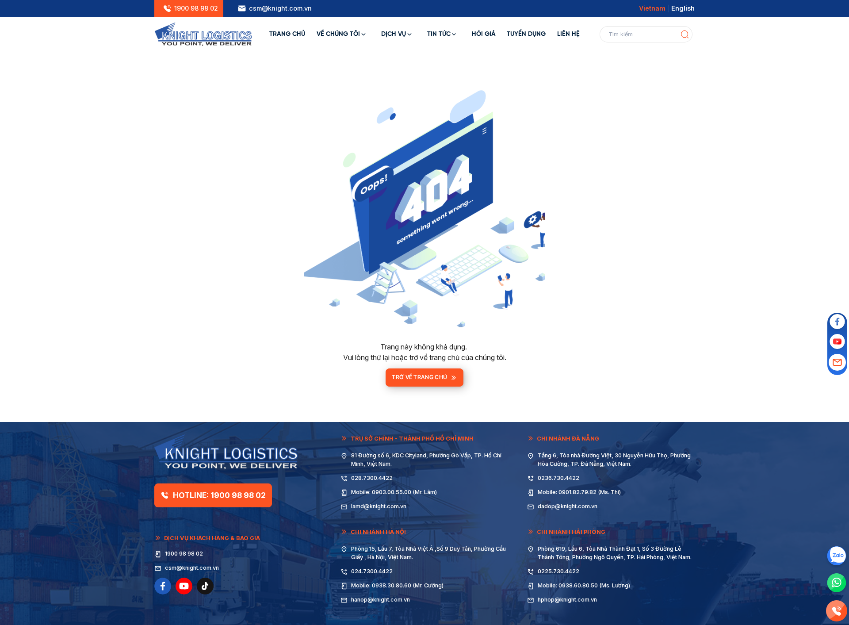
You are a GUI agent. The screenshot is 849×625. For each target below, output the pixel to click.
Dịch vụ (393, 34)
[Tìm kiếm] (685, 34)
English (683, 8)
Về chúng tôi (338, 34)
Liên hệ (568, 34)
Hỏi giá (484, 34)
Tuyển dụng (526, 34)
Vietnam (652, 8)
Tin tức (439, 34)
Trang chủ (287, 34)
